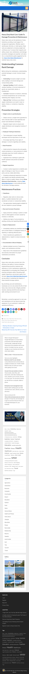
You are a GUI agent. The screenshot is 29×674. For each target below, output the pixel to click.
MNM (14, 458)
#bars (6, 429)
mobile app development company (11, 460)
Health (18, 448)
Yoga (14, 470)
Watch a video (8, 354)
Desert (6, 497)
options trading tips (8, 464)
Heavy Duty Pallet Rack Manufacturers (12, 318)
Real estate (7, 528)
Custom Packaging (15, 443)
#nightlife (21, 633)
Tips (6, 545)
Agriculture (7, 482)
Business (7, 488)
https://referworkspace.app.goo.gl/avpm (15, 397)
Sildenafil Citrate (15, 466)
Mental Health (8, 458)
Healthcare (8, 451)
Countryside (8, 494)
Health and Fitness (9, 513)
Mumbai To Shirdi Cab (9, 462)
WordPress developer (8, 470)
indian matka (21, 451)
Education (8, 445)
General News (8, 511)
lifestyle (21, 453)
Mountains (7, 522)
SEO (10, 466)
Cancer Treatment (15, 439)
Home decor (8, 516)
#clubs (8, 429)
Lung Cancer (7, 455)
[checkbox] (3, 670)
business (7, 439)
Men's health (18, 455)
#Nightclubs (18, 429)
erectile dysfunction (16, 445)
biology (20, 437)
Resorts (7, 533)
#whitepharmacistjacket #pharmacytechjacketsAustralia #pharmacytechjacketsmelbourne (11, 434)
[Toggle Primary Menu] (26, 8)
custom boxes (8, 443)
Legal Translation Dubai (14, 453)
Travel (16, 468)
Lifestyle (7, 519)
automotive (15, 437)
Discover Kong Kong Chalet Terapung (11, 619)
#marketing (13, 429)
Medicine (12, 455)
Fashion (7, 448)
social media (8, 539)
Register (4, 600)
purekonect (7, 466)
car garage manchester (9, 441)
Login (3, 597)
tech (6, 542)
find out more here (17, 354)
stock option (20, 466)
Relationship (8, 530)
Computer (7, 491)
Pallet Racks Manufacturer (8, 322)
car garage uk (16, 441)
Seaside (7, 536)
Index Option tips (15, 451)
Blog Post (4, 602)
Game (6, 508)
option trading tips (16, 464)
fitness (13, 448)
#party (24, 633)
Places (6, 525)
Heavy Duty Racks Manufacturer (9, 320)
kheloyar (7, 453)
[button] (3, 309)
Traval (6, 550)
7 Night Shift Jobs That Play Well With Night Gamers (14, 612)
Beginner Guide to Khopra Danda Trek (11, 625)
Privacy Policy (5, 605)
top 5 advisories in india (9, 468)
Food (6, 505)
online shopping (16, 462)
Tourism (7, 547)
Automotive (6, 315)
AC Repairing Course (8, 437)
